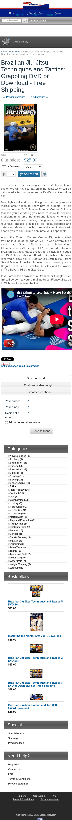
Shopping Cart (36, 13)
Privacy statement (18, 783)
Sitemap (13, 738)
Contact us (14, 769)
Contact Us (60, 13)
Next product (40, 97)
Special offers (16, 733)
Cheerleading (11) (20, 483)
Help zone (13, 764)
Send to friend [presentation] (36, 378)
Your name (12, 401)
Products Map (16, 743)
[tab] (36, 378)
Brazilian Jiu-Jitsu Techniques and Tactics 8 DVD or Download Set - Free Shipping (35, 684)
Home (4, 51)
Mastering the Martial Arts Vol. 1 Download (34, 635)
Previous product (13, 97)
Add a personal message (24, 422)
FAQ (10, 774)
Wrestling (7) (17, 567)
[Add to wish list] (44, 174)
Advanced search (37, 20)
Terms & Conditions (19, 779)
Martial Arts (14, 51)
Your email (12, 407)
